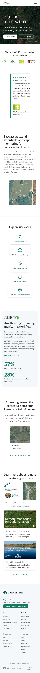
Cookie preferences (30, 668)
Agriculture (25, 625)
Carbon (23, 619)
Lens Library (7, 619)
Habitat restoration (20, 281)
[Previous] (6, 439)
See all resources (19, 574)
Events (5, 640)
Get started (10, 36)
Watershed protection (20, 268)
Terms (23, 652)
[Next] (34, 439)
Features (6, 616)
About (23, 637)
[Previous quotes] (6, 96)
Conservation (25, 616)
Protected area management (20, 294)
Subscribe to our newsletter (16, 606)
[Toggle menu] (35, 3)
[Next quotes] (34, 96)
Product (6, 646)
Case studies (7, 643)
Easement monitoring (20, 242)
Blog (4, 637)
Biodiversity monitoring (20, 255)
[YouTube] (8, 668)
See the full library (19, 455)
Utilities (24, 628)
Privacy (19, 668)
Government (25, 622)
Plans (5, 625)
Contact (24, 643)
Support (6, 628)
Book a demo (26, 36)
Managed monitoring (10, 622)
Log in (23, 649)
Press (23, 640)
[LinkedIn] (4, 668)
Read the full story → (11, 355)
